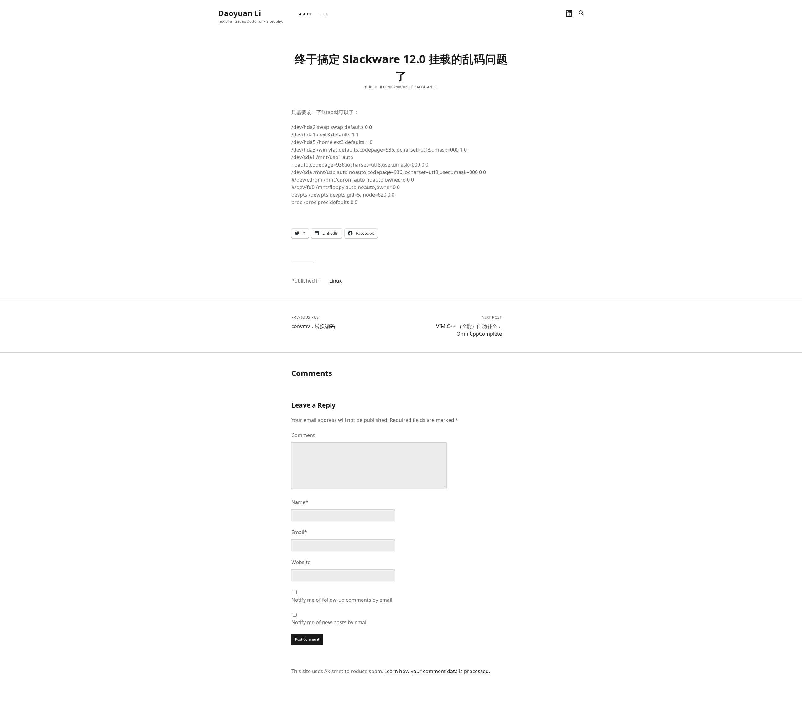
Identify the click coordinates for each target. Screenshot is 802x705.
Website (300, 562)
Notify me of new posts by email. (330, 622)
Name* (299, 502)
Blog (323, 14)
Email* (299, 532)
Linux (335, 280)
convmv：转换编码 (313, 326)
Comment (303, 435)
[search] (581, 13)
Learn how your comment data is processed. (437, 671)
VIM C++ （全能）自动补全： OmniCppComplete (469, 330)
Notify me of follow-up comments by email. (342, 599)
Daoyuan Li (239, 13)
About (305, 14)
